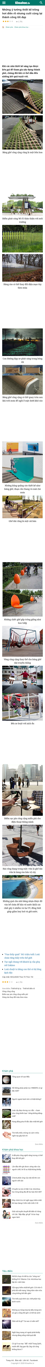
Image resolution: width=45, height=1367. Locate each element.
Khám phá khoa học (21, 27)
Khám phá (9, 27)
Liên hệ (26, 1360)
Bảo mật (18, 1360)
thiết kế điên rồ (29, 988)
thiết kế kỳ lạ (16, 988)
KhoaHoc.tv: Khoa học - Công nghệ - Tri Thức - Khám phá (22, 3)
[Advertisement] (22, 46)
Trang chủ (10, 1360)
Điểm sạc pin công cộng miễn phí (15, 994)
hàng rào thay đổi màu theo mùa (14, 997)
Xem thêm (39, 1144)
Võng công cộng (8, 991)
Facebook (34, 1360)
